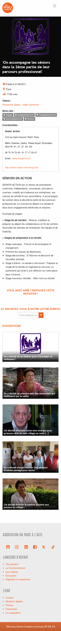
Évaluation (11, 575)
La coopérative (13, 612)
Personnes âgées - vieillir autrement (20, 104)
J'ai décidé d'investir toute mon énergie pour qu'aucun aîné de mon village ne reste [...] (28, 432)
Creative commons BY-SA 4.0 (39, 626)
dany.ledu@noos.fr (21, 158)
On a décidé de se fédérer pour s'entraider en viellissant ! (28, 358)
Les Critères (12, 571)
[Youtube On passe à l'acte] (8, 546)
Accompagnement (13, 118)
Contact (10, 597)
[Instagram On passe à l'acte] (17, 546)
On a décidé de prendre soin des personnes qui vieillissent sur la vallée (29, 395)
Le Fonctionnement (15, 567)
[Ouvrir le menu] (54, 6)
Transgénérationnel (47, 114)
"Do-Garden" (12, 564)
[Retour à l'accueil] (7, 7)
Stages (8, 114)
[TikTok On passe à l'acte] (53, 546)
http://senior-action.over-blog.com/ (21, 167)
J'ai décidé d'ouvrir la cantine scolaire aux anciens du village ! (26, 506)
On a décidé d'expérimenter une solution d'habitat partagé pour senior (26, 469)
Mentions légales (14, 601)
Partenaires (11, 609)
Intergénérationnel (25, 114)
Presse (9, 605)
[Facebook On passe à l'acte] (35, 546)
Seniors (30, 118)
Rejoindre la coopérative (18, 579)
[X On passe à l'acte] (44, 546)
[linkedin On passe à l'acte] (26, 546)
